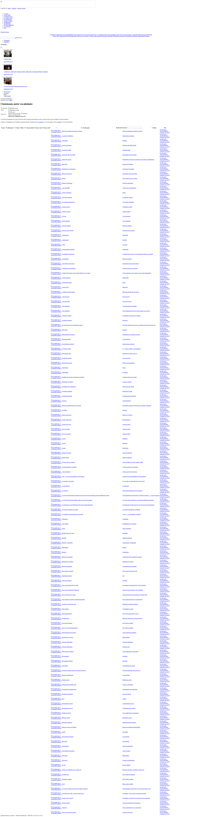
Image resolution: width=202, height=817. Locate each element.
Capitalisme (125, 519)
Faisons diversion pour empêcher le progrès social (134, 594)
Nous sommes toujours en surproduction (132, 599)
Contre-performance (67, 282)
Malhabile (124, 438)
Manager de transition (67, 557)
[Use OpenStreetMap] (68, 34)
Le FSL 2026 (7, 15)
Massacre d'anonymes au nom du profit (132, 618)
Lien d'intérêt (65, 523)
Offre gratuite (65, 609)
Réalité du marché (66, 713)
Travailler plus (65, 774)
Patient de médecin (127, 225)
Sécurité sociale (126, 150)
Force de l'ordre (66, 429)
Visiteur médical (66, 803)
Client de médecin (66, 225)
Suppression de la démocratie (129, 173)
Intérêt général (65, 457)
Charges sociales (66, 207)
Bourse (63, 178)
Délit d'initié (125, 277)
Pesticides (124, 656)
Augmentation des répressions (129, 689)
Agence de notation (67, 145)
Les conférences (8, 19)
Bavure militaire (126, 765)
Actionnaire (65, 140)
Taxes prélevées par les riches (129, 178)
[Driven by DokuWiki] (56, 34)
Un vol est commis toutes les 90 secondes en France (75, 788)
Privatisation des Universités (129, 154)
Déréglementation (66, 339)
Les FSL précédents (9, 25)
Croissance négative (67, 320)
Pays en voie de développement (70, 628)
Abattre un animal (126, 382)
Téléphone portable (66, 779)
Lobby (63, 528)
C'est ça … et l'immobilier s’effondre (131, 514)
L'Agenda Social (8, 16)
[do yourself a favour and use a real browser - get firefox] (89, 34)
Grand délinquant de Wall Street (130, 651)
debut (9, 8)
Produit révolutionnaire (67, 675)
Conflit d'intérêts (126, 400)
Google (7, 93)
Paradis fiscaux (65, 618)
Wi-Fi (63, 784)
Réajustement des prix (67, 703)
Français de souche (66, 415)
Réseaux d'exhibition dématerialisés (131, 727)
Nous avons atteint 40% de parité (70, 585)
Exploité (124, 240)
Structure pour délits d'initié (129, 145)
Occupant (124, 244)
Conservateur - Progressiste (129, 542)
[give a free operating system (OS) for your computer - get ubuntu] (121, 34)
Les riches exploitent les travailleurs (131, 509)
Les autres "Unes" (8, 18)
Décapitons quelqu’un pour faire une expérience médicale (136, 405)
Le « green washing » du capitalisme (131, 348)
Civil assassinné (126, 216)
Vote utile (64, 807)
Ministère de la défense (67, 561)
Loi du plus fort (126, 339)
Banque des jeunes (66, 159)
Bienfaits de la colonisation (68, 169)
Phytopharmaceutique (67, 661)
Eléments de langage (67, 363)
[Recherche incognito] (107, 36)
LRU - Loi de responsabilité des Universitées (73, 476)
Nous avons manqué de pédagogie (70, 590)
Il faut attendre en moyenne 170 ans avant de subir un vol (136, 788)
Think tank (64, 760)
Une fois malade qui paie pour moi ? (131, 670)
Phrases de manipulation (128, 363)
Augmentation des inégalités (129, 566)
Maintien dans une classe (68, 533)
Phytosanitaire (65, 656)
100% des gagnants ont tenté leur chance (72, 131)
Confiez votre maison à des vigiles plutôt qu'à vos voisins (76, 273)
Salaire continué (126, 211)
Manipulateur (125, 755)
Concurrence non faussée (68, 263)
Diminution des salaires (128, 136)
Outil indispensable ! (67, 613)
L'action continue (8, 21)
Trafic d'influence (126, 528)
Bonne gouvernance (67, 173)
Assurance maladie (66, 150)
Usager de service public (128, 230)
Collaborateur (65, 235)
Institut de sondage (66, 453)
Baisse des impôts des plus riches (130, 292)
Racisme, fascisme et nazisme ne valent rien (133, 769)
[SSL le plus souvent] (95, 36)
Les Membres (7, 23)
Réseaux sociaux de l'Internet (69, 727)
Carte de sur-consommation (129, 188)
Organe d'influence (127, 453)
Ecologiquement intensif (68, 344)
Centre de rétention (66, 192)
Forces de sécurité (66, 434)
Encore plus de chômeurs (128, 774)
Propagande (125, 249)
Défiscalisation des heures (68, 334)
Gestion (124, 547)
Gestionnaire (125, 552)
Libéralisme (65, 519)
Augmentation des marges (128, 708)
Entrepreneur (65, 367)
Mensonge (125, 287)
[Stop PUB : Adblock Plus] (60, 36)
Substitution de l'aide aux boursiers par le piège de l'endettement (138, 159)
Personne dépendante (67, 642)
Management (65, 547)
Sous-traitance (65, 746)
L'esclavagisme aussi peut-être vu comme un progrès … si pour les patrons (140, 495)
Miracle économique (67, 566)
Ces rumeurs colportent (128, 202)
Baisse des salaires (127, 259)
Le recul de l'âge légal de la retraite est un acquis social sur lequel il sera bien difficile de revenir (85, 495)
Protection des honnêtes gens (69, 684)
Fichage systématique (127, 684)
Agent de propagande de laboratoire (131, 803)
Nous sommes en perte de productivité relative (73, 599)
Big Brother (8, 96)
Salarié (63, 732)
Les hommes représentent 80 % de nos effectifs (134, 585)
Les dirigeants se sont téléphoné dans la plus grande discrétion (77, 505)
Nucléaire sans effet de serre (69, 604)
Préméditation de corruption (129, 523)
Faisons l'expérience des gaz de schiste (71, 405)
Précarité (124, 410)
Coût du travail (65, 296)
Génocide (124, 580)
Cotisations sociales (127, 207)
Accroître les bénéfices (67, 136)
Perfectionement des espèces (69, 632)
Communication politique (68, 249)
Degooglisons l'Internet (143, 36)
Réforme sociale (66, 717)
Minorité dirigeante (127, 538)
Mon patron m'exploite (67, 571)
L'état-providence (66, 471)
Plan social (64, 741)
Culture (124, 699)
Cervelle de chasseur (127, 197)
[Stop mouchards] (71, 36)
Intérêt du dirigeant (127, 457)
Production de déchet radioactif (130, 604)
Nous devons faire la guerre (69, 594)
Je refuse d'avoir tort (127, 812)
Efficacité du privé (66, 353)
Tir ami (63, 765)
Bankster (124, 140)
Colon (63, 244)
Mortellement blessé (67, 576)
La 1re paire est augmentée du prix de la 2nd (133, 481)
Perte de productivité (127, 746)
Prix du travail (125, 296)
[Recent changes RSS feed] (145, 34)
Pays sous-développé (67, 623)
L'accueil (6, 13)
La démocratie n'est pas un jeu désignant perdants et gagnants (137, 254)
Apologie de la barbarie (128, 169)
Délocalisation (126, 637)
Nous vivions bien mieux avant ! (130, 613)
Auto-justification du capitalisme (130, 713)
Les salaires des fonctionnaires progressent (72, 514)
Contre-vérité (65, 287)
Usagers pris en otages (67, 798)
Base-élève (64, 164)
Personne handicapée (127, 642)
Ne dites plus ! (7, 22)
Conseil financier (66, 277)
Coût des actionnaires (127, 183)
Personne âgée (126, 646)
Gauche (64, 438)
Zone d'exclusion (126, 694)
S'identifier (6, 42)
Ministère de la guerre (127, 561)
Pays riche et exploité (127, 623)
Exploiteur (125, 372)
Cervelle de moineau (67, 197)
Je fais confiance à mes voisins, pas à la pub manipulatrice (136, 273)
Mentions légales (5, 32)
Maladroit (124, 443)
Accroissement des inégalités (129, 306)
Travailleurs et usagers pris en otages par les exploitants (136, 798)
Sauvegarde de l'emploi (67, 736)
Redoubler (125, 533)
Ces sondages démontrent (68, 202)
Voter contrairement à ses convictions (131, 807)
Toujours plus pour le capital (129, 377)
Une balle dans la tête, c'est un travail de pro (73, 793)
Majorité (64, 538)
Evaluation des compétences (69, 386)
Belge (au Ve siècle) (127, 415)
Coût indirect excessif (127, 609)
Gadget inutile (125, 675)
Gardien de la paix (66, 424)
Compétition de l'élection (68, 254)
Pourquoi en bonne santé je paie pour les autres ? (74, 670)
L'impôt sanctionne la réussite (69, 467)
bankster (59, 122)
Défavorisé (64, 330)
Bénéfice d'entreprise (67, 183)
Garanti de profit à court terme (129, 268)
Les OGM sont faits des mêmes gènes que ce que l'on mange (77, 500)
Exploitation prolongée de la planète (131, 315)
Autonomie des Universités (68, 154)
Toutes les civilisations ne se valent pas (71, 769)
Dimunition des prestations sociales (131, 334)
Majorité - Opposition (67, 542)
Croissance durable (66, 315)
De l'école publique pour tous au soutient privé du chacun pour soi (138, 325)
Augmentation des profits (128, 665)
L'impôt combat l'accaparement (130, 467)
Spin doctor (65, 755)
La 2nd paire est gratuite (68, 481)
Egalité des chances (67, 358)
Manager (64, 552)
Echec (124, 282)
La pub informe (66, 486)
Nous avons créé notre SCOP (129, 571)
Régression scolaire (127, 391)
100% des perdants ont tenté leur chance (132, 131)
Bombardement (126, 419)
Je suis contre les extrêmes (68, 462)
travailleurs (41, 122)
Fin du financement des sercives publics (132, 490)
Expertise (64, 400)
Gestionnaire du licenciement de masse (132, 557)
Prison (124, 192)
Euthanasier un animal (67, 382)
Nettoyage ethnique (67, 580)
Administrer (7, 40)
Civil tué (64, 216)
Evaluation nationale (67, 391)
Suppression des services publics (130, 263)
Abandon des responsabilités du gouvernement (134, 476)
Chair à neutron (126, 751)
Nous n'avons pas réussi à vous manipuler (132, 590)
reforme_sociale (21, 8)
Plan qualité (65, 665)
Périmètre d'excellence (67, 694)
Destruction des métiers (128, 386)
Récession (125, 320)
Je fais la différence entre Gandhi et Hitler (132, 462)
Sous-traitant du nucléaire (68, 751)
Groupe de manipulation (128, 760)
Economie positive (66, 348)
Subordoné (125, 235)
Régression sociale (127, 717)
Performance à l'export (67, 637)
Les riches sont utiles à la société (70, 509)
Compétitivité (65, 259)
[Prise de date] (118, 36)
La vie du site (7, 26)
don (11, 100)
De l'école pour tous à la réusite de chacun (72, 325)
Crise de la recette (126, 301)
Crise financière (66, 306)
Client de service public (68, 230)
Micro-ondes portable (127, 779)
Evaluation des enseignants (129, 396)
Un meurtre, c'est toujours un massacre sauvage (134, 793)
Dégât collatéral (66, 221)
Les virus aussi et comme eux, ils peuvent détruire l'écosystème (138, 500)
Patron (124, 367)
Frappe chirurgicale (66, 419)
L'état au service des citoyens (129, 471)
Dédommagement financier (129, 722)
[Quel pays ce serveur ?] (83, 36)
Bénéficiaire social (127, 680)
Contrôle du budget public (68, 292)
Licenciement (125, 736)
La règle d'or (65, 490)
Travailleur (125, 732)
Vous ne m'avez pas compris (69, 812)
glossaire (14, 8)
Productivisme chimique (128, 344)
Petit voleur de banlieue (68, 651)
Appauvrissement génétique (129, 632)
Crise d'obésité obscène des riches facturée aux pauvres (136, 311)
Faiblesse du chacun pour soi (129, 353)
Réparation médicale (67, 722)
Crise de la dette (66, 301)
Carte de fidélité (66, 188)
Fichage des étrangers (127, 164)
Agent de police (126, 424)
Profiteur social (65, 680)
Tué (123, 576)
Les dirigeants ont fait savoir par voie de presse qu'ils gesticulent (138, 505)
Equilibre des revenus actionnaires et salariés (73, 377)
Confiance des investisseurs (69, 268)
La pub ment (125, 486)
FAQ (5, 28)
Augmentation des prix (128, 703)
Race (63, 699)
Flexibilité (64, 410)
